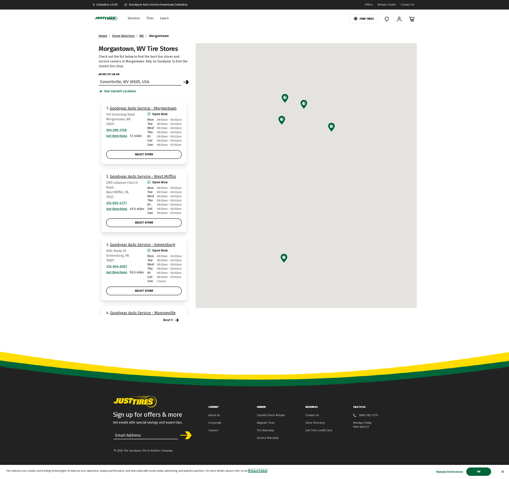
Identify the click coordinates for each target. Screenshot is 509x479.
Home (103, 36)
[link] (156, 5)
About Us (214, 415)
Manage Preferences (449, 471)
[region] (254, 472)
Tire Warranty (265, 430)
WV (141, 36)
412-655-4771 (116, 203)
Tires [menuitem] (150, 18)
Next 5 (168, 320)
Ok (478, 471)
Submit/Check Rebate (271, 415)
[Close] (502, 471)
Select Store (144, 154)
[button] (284, 257)
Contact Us (312, 415)
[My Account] (399, 19)
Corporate (214, 423)
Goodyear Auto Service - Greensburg (142, 244)
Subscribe (184, 435)
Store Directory (123, 36)
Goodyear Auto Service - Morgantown (143, 108)
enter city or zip (109, 74)
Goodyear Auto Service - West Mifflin (143, 176)
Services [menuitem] (134, 18)
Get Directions (116, 136)
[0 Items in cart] (412, 19)
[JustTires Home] (105, 18)
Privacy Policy (258, 470)
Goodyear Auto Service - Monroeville (143, 312)
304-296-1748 (116, 130)
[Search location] (186, 82)
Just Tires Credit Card (318, 430)
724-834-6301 (116, 266)
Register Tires (266, 423)
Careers (213, 430)
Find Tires (367, 18)
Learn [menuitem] (164, 18)
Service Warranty (268, 438)
